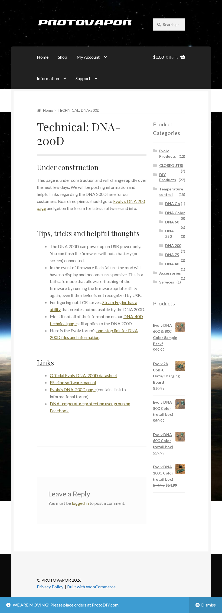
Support (83, 78)
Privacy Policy (50, 586)
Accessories (170, 273)
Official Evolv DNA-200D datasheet (83, 375)
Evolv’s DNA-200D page (73, 389)
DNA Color (175, 212)
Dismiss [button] (208, 604)
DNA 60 (172, 222)
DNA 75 (172, 254)
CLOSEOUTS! (171, 165)
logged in (80, 503)
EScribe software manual (73, 382)
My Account (88, 57)
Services (166, 282)
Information (48, 78)
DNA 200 (173, 245)
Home (42, 57)
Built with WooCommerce (91, 586)
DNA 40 (172, 264)
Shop (62, 57)
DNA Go (172, 203)
